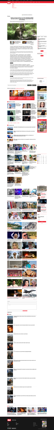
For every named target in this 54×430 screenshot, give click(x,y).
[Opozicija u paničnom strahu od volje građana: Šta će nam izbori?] (42, 126)
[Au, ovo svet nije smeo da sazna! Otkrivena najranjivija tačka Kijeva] (10, 355)
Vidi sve (42, 55)
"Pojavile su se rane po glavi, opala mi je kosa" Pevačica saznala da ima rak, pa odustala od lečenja (42, 109)
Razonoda (17, 423)
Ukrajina (8, 16)
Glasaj (42, 221)
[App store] (34, 85)
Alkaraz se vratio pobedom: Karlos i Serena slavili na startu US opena (42, 413)
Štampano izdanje (44, 427)
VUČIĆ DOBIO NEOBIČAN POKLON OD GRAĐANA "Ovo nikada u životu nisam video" (33, 117)
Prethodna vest (12, 44)
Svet (12, 5)
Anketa (38, 214)
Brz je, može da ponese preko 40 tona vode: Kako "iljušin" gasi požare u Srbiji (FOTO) (42, 92)
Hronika (8, 424)
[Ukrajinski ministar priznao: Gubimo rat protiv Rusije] (10, 338)
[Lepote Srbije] (17, 0)
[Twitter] (46, 419)
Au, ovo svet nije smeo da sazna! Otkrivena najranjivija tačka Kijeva (22, 351)
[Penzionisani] (31, 0)
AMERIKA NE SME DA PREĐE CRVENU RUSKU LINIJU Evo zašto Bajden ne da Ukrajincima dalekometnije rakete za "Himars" (24, 135)
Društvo (13, 3)
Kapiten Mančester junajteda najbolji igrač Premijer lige (42, 43)
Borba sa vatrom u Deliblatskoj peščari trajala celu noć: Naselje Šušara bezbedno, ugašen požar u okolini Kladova (42, 100)
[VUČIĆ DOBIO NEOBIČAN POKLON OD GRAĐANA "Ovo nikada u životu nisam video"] (26, 118)
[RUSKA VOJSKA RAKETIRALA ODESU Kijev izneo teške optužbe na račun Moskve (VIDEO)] (10, 132)
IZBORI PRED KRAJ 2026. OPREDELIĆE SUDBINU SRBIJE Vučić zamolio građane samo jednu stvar (18, 112)
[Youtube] (44, 419)
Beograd (13, 6)
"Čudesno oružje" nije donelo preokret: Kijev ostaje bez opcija (22, 342)
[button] (24, 22)
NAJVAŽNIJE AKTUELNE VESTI (19, 88)
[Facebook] (41, 419)
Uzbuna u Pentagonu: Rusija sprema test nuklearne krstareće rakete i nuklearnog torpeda (42, 48)
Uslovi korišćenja (35, 425)
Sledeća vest (32, 44)
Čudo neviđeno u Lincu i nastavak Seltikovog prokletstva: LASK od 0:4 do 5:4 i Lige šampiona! (42, 46)
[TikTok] (43, 419)
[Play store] (29, 85)
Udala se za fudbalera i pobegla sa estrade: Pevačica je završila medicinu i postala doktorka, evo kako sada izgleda (41, 117)
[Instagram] (42, 419)
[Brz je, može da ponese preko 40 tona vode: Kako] (42, 88)
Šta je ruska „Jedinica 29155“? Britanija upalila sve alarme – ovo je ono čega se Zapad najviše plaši (11, 414)
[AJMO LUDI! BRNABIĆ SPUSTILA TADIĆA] (24, 42)
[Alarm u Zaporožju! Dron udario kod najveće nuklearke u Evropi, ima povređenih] (10, 329)
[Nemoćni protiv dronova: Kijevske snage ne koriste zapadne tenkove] (10, 391)
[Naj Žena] (21, 0)
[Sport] (27, 0)
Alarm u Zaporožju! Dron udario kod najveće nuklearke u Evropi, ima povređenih (21, 414)
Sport (8, 425)
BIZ (7, 423)
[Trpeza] (24, 0)
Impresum (34, 424)
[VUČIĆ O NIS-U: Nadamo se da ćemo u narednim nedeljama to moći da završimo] (11, 106)
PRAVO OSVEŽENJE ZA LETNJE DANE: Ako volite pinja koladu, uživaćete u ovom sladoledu (18, 42)
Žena (16, 424)
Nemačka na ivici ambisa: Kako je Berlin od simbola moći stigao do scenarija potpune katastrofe (42, 41)
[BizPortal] (13, 0)
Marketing (34, 422)
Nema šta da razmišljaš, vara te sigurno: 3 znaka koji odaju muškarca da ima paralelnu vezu (31, 414)
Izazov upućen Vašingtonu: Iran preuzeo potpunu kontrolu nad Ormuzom (41, 39)
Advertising (34, 423)
